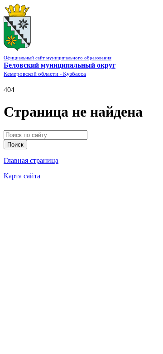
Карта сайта (22, 176)
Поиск (15, 144)
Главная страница (31, 160)
